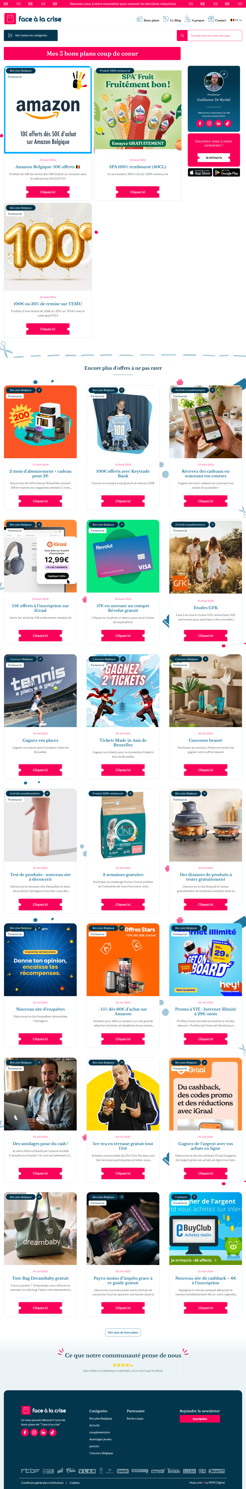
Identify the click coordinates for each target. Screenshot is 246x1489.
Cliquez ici (47, 192)
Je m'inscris (214, 158)
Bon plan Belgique (100, 1418)
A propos (198, 20)
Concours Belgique (101, 1453)
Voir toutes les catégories (31, 35)
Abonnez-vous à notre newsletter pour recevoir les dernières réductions (123, 4)
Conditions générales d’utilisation (42, 1482)
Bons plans (151, 20)
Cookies (75, 1482)
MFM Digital (217, 1482)
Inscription (200, 1418)
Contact (220, 20)
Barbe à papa (135, 1418)
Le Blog (175, 20)
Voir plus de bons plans (123, 1332)
